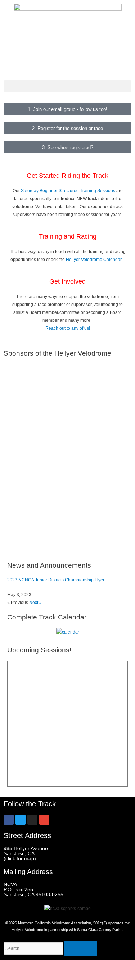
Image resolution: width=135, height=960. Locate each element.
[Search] (80, 948)
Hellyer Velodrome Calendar (93, 259)
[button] (67, 86)
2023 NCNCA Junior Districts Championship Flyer (55, 579)
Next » (35, 602)
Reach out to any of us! (67, 328)
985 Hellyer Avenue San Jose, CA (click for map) (26, 853)
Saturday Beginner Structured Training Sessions (68, 190)
